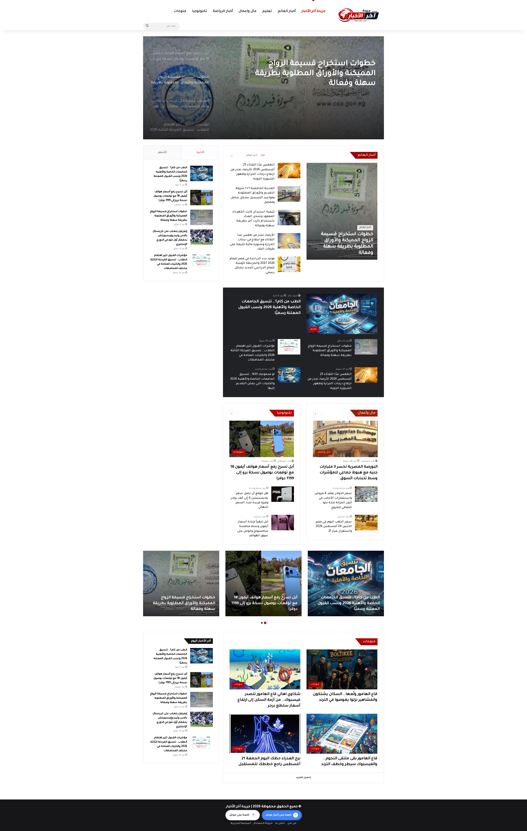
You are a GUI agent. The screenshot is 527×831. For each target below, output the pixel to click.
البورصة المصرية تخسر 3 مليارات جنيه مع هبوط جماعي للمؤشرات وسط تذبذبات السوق (349, 473)
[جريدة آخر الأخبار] (358, 15)
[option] (263, 87)
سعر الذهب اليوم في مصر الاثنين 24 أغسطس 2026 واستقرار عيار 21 (334, 526)
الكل (262, 155)
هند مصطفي (367, 461)
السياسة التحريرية (241, 823)
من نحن (291, 823)
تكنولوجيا (199, 11)
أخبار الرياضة (223, 11)
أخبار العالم (287, 11)
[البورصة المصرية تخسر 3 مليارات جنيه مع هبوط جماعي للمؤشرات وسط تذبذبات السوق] (181, 583)
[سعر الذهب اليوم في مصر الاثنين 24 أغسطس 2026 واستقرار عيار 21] (366, 522)
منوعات (180, 11)
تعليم (267, 11)
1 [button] (265, 623)
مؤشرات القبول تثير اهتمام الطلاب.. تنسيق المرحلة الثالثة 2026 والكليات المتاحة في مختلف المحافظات (265, 603)
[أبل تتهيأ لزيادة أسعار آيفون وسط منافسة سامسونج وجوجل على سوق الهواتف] (282, 522)
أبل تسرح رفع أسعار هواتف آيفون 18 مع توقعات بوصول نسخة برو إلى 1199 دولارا (262, 473)
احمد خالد (292, 296)
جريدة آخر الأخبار (313, 11)
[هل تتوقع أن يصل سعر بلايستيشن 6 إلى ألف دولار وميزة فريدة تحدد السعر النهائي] (282, 494)
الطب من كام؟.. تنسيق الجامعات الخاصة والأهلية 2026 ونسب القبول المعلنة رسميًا (269, 307)
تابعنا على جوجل (241, 815)
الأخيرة (200, 152)
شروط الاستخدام (263, 823)
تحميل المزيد (303, 777)
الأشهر (162, 152)
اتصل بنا (280, 823)
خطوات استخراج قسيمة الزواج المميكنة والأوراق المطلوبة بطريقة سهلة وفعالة (330, 351)
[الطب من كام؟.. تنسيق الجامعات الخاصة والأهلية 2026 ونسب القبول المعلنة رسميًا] (201, 173)
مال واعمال (248, 11)
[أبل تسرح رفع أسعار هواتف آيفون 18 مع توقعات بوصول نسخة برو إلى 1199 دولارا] (201, 197)
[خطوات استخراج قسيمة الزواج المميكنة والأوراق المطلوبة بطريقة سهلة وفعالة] (342, 211)
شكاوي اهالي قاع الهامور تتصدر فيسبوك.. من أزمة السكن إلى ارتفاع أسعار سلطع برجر (269, 700)
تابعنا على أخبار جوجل (281, 815)
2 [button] (262, 623)
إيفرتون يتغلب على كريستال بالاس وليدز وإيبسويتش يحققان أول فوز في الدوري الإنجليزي (311, 74)
